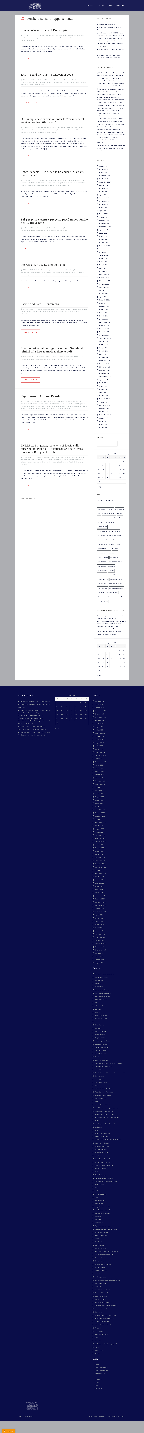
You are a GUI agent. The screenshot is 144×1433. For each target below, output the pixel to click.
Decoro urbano (78, 127)
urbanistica (30, 40)
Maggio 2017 (104, 427)
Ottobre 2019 (104, 335)
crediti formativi (109, 522)
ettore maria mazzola (114, 535)
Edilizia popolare (101, 1082)
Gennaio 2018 (104, 402)
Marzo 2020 (103, 319)
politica (33, 132)
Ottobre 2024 (104, 201)
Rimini (115, 575)
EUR (96, 1085)
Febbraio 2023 (104, 246)
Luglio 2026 (103, 169)
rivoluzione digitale (33, 462)
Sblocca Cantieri (100, 1258)
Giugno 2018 (103, 386)
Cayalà (97, 1057)
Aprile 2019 (103, 354)
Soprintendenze (63, 462)
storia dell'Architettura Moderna (106, 1305)
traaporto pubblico (101, 1334)
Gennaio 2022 (104, 277)
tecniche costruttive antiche (104, 1318)
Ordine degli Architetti (102, 1162)
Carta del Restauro (46, 80)
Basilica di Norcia (101, 1018)
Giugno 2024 (103, 207)
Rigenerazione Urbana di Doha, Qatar (44, 30)
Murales (98, 1156)
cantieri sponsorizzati (102, 1041)
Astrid (113, 1416)
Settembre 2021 (105, 287)
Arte (48, 270)
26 (107, 477)
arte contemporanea (108, 513)
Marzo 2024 (103, 214)
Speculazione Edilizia (58, 359)
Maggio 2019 (104, 351)
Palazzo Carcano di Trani (104, 1165)
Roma (69, 406)
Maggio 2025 (104, 191)
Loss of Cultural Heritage (108, 24)
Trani (96, 1337)
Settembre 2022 (105, 255)
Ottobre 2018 (104, 373)
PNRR (76, 356)
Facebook (91, 5)
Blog (19, 1416)
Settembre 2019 (105, 338)
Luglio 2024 (103, 204)
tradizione (101, 592)
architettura (109, 500)
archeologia (99, 980)
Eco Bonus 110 (76, 401)
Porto (97, 1197)
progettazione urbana (42, 38)
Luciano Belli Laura (104, 548)
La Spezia (98, 1127)
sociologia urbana (47, 275)
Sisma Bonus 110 (101, 1270)
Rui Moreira (99, 1242)
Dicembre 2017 (104, 405)
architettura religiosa (104, 505)
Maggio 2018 (104, 389)
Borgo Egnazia (57, 180)
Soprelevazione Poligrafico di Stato (107, 1280)
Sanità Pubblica (100, 1248)
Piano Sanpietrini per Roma (104, 1178)
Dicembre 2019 (104, 329)
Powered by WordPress (97, 1416)
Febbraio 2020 (104, 322)
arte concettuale (100, 1006)
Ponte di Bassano (101, 1194)
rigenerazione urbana (56, 38)
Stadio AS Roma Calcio (103, 1293)
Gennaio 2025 (104, 198)
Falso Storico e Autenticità (47, 130)
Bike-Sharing (99, 1025)
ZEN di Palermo (103, 601)
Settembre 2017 (105, 415)
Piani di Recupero (57, 82)
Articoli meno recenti (28, 498)
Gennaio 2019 (104, 364)
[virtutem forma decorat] (32, 1406)
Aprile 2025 (103, 195)
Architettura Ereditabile (54, 35)
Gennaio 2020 (104, 325)
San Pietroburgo (100, 1245)
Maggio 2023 (104, 239)
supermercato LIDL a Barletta (105, 1315)
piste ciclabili (99, 1184)
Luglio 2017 (103, 421)
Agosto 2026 (103, 166)
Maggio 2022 (104, 265)
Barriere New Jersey (102, 1015)
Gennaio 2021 (104, 303)
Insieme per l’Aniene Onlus (104, 1114)
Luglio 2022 (103, 258)
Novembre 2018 (105, 370)
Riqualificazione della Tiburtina (106, 1229)
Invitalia (97, 1120)
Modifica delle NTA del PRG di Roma (62, 403)
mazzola (115, 548)
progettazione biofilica (116, 561)
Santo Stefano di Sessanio (104, 1254)
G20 (96, 1101)
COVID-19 (98, 1069)
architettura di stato (53, 127)
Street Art (98, 1312)
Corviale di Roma (117, 518)
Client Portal (28, 1416)
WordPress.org (100, 1373)
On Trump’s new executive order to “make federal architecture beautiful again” (52, 120)
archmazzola (119, 509)
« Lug (99, 487)
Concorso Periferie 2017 (103, 1066)
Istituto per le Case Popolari (105, 1124)
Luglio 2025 (103, 188)
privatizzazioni (100, 1200)
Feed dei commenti (101, 1370)
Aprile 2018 (103, 392)
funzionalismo (102, 544)
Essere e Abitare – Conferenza (40, 303)
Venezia (97, 1353)
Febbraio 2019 (104, 360)
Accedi (97, 1364)
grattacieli (112, 544)
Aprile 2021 (103, 297)
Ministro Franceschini (102, 1133)
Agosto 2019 (103, 341)
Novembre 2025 (105, 175)
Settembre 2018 (105, 376)
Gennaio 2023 (104, 249)
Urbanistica (101, 597)
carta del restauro (103, 518)
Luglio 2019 (103, 344)
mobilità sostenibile (27, 38)
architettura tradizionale (105, 509)
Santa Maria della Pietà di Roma (106, 1251)
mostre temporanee (102, 1146)
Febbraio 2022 (104, 274)
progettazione (102, 561)
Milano (97, 1130)
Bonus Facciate (55, 457)
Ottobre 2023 (104, 223)
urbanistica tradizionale (115, 597)
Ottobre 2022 (104, 252)
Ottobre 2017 (104, 411)
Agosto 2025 (103, 185)
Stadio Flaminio (100, 1299)
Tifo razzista (99, 1331)
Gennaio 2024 (104, 217)
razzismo (98, 1216)
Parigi (97, 1171)
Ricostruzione (75, 82)
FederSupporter (115, 540)
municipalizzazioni (101, 1152)
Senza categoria (77, 406)
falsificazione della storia (61, 80)
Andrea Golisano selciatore (104, 974)
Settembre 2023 (105, 226)
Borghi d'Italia (100, 1034)
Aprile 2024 (103, 210)
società (44, 185)
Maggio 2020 (104, 316)
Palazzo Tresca (103, 557)
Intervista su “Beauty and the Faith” (43, 264)
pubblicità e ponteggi (102, 1210)
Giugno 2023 (103, 236)
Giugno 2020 (103, 313)
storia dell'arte (102, 588)
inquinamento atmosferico (104, 1111)
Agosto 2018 (103, 380)
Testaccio (59, 408)
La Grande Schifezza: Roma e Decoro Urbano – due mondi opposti (111, 148)
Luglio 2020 (103, 309)
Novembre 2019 (105, 332)
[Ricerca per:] (107, 444)
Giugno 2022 (103, 261)
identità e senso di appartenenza (73, 35)
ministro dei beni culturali (106, 553)
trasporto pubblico (112, 592)
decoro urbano (102, 526)
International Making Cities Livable (107, 1117)
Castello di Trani (100, 1054)
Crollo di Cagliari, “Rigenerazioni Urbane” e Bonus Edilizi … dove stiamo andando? (111, 139)
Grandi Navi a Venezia (103, 1105)
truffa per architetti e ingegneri (106, 1344)
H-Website (120, 5)
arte (99, 513)
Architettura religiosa (102, 996)
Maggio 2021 (104, 293)
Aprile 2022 (103, 268)
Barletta (47, 356)
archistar (98, 983)
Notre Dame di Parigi (102, 1159)
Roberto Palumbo (101, 1235)
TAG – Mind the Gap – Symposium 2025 (47, 74)
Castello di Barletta (101, 1050)
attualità (63, 127)
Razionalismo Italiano (80, 183)
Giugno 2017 (103, 424)
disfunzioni (101, 535)
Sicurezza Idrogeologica (103, 1264)
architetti (101, 500)
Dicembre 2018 (104, 367)
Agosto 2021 (103, 290)
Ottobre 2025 (104, 179)
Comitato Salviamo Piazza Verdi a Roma (109, 1063)
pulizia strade (102, 570)
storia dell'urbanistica (72, 311)
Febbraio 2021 (104, 300)
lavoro (119, 544)
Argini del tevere (101, 999)
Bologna (46, 457)
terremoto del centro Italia (104, 1325)
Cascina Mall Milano (102, 1047)
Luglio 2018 (103, 383)
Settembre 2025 (105, 182)
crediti (100, 522)
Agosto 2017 (103, 418)
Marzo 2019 (103, 357)
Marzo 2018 (103, 395)
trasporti (98, 1341)
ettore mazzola (102, 540)
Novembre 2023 (105, 220)
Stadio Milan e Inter (102, 1302)
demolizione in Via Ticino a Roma (109, 531)
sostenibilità (68, 38)
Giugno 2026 (103, 172)
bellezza (70, 127)
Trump (54, 132)
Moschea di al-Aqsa (102, 1143)
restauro (67, 82)
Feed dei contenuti (101, 1367)
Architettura (41, 35)
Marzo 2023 (103, 242)
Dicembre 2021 (104, 281)
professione (56, 272)
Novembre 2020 (105, 306)
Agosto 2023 (103, 230)
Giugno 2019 (103, 348)
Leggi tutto (30, 58)
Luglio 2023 (103, 233)
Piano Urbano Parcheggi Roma (106, 1181)
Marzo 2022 (103, 271)
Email (110, 5)
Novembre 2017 (105, 408)
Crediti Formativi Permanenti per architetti (110, 1073)
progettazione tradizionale (106, 566)
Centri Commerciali (101, 1060)
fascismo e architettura (65, 130)
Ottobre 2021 (104, 284)
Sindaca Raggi (100, 1267)
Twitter (101, 5)
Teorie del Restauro (40, 84)
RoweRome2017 (103, 579)
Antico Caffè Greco (101, 977)
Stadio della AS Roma (115, 583)
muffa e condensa (101, 1149)
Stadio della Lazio (101, 1296)
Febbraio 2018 (104, 399)
